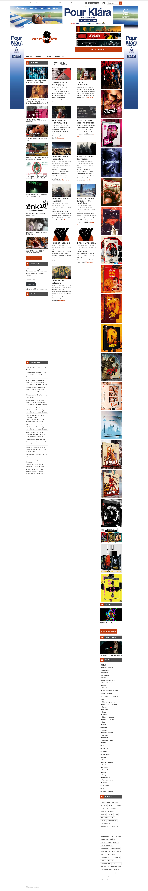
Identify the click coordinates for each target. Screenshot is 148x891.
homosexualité (105, 802)
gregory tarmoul (31, 387)
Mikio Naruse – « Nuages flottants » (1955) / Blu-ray (36, 233)
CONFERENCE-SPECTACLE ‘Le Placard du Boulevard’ (36, 121)
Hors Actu (105, 737)
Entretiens (105, 673)
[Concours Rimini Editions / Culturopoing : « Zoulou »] (98, 29)
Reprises (104, 685)
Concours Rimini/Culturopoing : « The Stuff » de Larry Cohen (36, 442)
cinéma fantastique (106, 869)
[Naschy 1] (111, 293)
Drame (113, 873)
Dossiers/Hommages (107, 668)
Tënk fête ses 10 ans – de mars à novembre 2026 (35, 214)
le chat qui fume (105, 826)
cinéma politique (115, 836)
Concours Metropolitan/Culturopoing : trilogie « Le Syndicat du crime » (35, 464)
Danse (104, 760)
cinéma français (105, 876)
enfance (111, 805)
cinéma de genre (105, 823)
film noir (103, 811)
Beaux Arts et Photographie (109, 704)
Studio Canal (105, 808)
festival (116, 869)
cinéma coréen (105, 833)
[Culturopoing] (45, 46)
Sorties (104, 724)
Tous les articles (28, 3)
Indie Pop (110, 814)
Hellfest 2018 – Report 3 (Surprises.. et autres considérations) (85, 200)
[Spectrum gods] (111, 439)
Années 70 (110, 860)
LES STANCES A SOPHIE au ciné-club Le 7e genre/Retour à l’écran (37, 158)
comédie (103, 860)
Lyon (113, 851)
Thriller (103, 866)
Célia (27, 367)
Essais (104, 712)
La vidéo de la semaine (108, 740)
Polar (103, 722)
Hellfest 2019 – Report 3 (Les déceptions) (60, 157)
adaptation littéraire (107, 830)
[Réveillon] (111, 88)
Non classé (105, 748)
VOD (102, 788)
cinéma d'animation (106, 845)
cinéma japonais (105, 863)
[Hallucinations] (111, 176)
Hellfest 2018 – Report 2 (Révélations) (60, 199)
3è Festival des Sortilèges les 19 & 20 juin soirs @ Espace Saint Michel (37, 177)
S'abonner (31, 284)
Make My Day (104, 817)
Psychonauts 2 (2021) (106, 622)
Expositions (105, 767)
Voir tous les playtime (108, 631)
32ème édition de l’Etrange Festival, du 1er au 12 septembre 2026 (36, 81)
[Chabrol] (111, 409)
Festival (104, 678)
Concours (48, 3)
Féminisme (113, 808)
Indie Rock (111, 811)
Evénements (105, 675)
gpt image (29, 454)
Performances (106, 777)
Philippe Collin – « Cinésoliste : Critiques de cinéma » (36, 375)
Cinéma (29, 56)
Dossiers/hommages (107, 732)
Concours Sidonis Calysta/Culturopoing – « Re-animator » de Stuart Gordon (36, 382)
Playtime (104, 751)
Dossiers (104, 707)
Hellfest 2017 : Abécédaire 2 (86, 242)
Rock (116, 814)
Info (103, 3)
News (103, 745)
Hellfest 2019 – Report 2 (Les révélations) (85, 157)
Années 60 (118, 805)
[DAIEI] (111, 572)
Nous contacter (75, 3)
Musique (38, 56)
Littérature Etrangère (108, 717)
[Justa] (74, 14)
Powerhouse (104, 839)
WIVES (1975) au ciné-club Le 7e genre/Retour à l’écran (35, 252)
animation (104, 805)
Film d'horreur (105, 851)
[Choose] (111, 118)
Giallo (118, 851)
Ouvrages (104, 775)
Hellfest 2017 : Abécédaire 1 (61, 242)
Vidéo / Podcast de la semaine (110, 690)
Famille (112, 817)
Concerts (104, 730)
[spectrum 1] (111, 601)
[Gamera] (111, 380)
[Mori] (111, 526)
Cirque (104, 757)
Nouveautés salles (107, 683)
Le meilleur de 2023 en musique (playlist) (59, 83)
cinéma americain (106, 879)
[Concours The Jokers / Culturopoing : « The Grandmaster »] (98, 43)
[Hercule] (111, 497)
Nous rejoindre (94, 3)
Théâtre (104, 782)
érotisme (115, 826)
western (103, 820)
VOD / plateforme (107, 791)
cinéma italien (105, 873)
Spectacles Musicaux (107, 780)
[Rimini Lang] (111, 543)
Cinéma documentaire (114, 866)
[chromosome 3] (111, 205)
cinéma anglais (112, 820)
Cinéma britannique (106, 857)
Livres (48, 56)
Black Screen (30, 372)
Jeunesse (104, 714)
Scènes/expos (59, 56)
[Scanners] (111, 234)
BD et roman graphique (108, 702)
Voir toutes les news (34, 258)
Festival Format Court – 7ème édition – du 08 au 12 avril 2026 (36, 196)
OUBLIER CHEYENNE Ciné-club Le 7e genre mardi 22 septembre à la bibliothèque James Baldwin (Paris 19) (37, 101)
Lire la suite (60, 102)
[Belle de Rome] (111, 264)
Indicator (114, 833)
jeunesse (103, 814)
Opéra (104, 772)
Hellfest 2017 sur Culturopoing (58, 281)
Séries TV (104, 688)
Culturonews (39, 3)
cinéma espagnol (115, 848)
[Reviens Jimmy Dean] (111, 147)
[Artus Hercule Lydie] (111, 468)
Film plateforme (106, 693)
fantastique (104, 848)
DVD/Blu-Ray (105, 670)
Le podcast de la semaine (109, 696)
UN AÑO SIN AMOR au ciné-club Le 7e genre (36, 139)
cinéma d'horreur (106, 842)
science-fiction (105, 854)
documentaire (116, 863)
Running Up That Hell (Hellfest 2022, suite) (59, 121)
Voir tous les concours (98, 49)
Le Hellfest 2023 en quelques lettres (83, 83)
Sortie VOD (105, 785)
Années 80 (117, 857)
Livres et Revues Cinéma (108, 680)
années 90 (114, 802)
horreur (116, 842)
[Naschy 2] (111, 322)
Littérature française (108, 719)
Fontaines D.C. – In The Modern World (111, 655)
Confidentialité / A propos (61, 3)
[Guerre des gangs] (111, 351)
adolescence (105, 836)
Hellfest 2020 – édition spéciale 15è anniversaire (85, 121)
